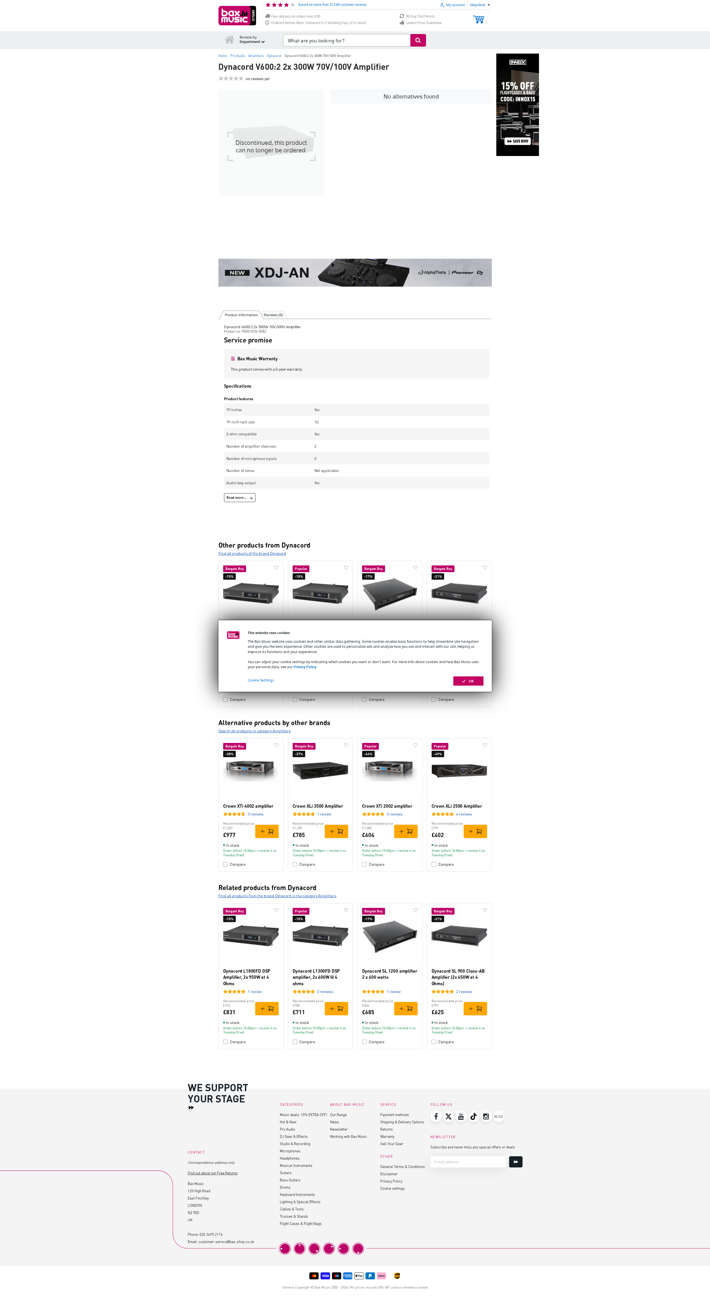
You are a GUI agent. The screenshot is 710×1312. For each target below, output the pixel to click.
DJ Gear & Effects (294, 1136)
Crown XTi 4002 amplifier (248, 806)
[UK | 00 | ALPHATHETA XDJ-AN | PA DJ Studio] (355, 273)
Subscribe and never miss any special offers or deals (472, 1147)
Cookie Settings (261, 680)
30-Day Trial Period (420, 16)
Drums (285, 1187)
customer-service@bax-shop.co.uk (226, 1241)
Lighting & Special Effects (300, 1201)
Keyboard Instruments (297, 1194)
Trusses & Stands (294, 1216)
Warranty (387, 1136)
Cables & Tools (292, 1209)
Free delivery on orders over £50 (295, 16)
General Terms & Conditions (402, 1166)
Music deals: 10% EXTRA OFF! (303, 1114)
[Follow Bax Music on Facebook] (436, 1116)
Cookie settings (392, 1188)
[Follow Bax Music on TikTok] (473, 1116)
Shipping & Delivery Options (402, 1121)
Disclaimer (389, 1173)
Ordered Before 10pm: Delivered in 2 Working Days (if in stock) (318, 23)
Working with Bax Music (348, 1136)
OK (471, 681)
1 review (324, 814)
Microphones (290, 1150)
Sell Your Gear (391, 1143)
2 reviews (325, 991)
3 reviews (256, 814)
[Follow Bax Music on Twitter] (448, 1116)
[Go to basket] (478, 17)
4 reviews (464, 814)
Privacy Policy (304, 667)
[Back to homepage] (230, 39)
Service (388, 1104)
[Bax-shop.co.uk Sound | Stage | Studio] (237, 15)
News (334, 1121)
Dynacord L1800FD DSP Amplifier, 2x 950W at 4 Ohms (247, 977)
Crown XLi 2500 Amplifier (457, 806)
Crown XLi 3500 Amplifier (318, 806)
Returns (386, 1129)
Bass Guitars (290, 1179)
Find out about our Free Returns (213, 1173)
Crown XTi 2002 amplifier (387, 806)
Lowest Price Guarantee (424, 23)
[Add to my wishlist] (276, 567)
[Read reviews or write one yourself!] (231, 78)
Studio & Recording (295, 1143)
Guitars (286, 1172)
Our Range (338, 1114)
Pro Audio (287, 1129)
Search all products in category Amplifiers (254, 730)
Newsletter (339, 1129)
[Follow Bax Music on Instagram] (486, 1116)
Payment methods (394, 1114)
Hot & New (288, 1121)
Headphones (290, 1158)
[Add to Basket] (267, 831)
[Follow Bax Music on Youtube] (461, 1116)
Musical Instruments (296, 1165)
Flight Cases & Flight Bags (301, 1223)
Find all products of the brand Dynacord (252, 553)
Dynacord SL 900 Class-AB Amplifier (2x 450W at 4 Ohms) (458, 977)
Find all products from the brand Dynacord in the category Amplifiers (277, 895)
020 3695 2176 (211, 1234)
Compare (238, 699)
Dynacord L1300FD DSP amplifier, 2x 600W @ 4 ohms (316, 977)
